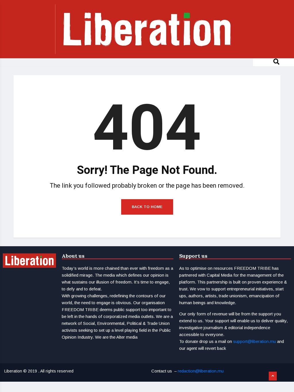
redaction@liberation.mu (201, 370)
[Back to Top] (273, 376)
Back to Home (147, 207)
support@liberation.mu (254, 341)
